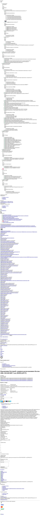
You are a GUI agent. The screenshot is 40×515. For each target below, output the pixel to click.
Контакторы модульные (4, 235)
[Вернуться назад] (3, 6)
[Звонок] (2, 514)
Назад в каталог (3, 368)
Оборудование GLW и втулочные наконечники (8, 285)
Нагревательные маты (4, 328)
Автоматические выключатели (5, 224)
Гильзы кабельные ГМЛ (4, 280)
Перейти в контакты (3, 345)
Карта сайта (4, 494)
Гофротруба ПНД (9, 262)
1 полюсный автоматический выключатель (7, 225)
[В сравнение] (1, 399)
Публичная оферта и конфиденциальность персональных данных (13, 488)
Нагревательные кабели (4, 326)
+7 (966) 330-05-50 (10, 201)
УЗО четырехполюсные (11, 242)
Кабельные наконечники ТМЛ (24, 280)
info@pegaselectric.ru (3, 202)
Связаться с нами (10, 202)
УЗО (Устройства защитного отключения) (7, 241)
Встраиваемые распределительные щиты (7, 334)
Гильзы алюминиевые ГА (4, 251)
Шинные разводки (3, 295)
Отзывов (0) (4, 407)
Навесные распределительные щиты (20, 334)
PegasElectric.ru (3, 482)
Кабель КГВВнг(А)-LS (4, 305)
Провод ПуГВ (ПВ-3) (4, 316)
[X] (6, 401)
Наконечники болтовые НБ (5, 254)
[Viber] (7, 401)
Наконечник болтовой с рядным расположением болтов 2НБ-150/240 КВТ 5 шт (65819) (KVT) (17, 481)
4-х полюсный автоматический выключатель (18, 226)
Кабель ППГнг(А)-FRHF (4, 309)
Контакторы (2, 234)
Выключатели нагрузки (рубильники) (6, 245)
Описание (4, 406)
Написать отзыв (3, 455)
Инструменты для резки (4, 269)
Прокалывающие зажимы (4, 287)
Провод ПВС (2, 314)
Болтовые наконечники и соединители (6, 253)
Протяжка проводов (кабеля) (5, 289)
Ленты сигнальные (3, 276)
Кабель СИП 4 (2, 312)
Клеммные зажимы (3, 274)
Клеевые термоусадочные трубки (5, 293)
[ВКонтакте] (2, 401)
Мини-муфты (2, 282)
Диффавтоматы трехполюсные (26, 231)
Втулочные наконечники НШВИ (5, 256)
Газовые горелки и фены (4, 259)
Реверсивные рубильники (4, 249)
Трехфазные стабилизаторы (5, 321)
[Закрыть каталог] (1, 1)
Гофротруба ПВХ (3, 262)
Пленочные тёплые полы (4, 330)
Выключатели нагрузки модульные (6, 247)
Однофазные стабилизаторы (5, 319)
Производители (5, 489)
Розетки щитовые (3, 239)
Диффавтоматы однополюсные (5, 231)
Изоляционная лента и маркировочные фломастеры (9, 265)
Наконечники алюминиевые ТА (14, 251)
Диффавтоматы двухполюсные (16, 231)
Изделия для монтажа (6, 364)
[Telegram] (5, 401)
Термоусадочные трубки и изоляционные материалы (9, 292)
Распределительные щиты (4, 333)
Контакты (4, 198)
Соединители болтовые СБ (14, 254)
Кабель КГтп (2, 307)
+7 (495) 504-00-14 (3, 201)
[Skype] (10, 401)
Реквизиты (4, 207)
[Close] (0, 458)
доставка (5, 403)
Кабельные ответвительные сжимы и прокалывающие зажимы (10, 272)
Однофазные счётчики (4, 323)
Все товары (3, 394)
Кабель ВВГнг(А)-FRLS (4, 302)
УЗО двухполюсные (3, 242)
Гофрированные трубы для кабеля (6, 261)
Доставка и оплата (5, 197)
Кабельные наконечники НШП (14, 280)
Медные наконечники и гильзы (5, 279)
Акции (3, 490)
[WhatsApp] (9, 401)
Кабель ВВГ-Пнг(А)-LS (4, 300)
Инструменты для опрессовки (5, 267)
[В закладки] (3, 399)
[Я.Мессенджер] (1, 401)
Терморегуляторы (3, 331)
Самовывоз (3, 404)
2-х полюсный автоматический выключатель (22, 225)
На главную (4, 363)
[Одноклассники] (3, 401)
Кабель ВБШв (2, 298)
